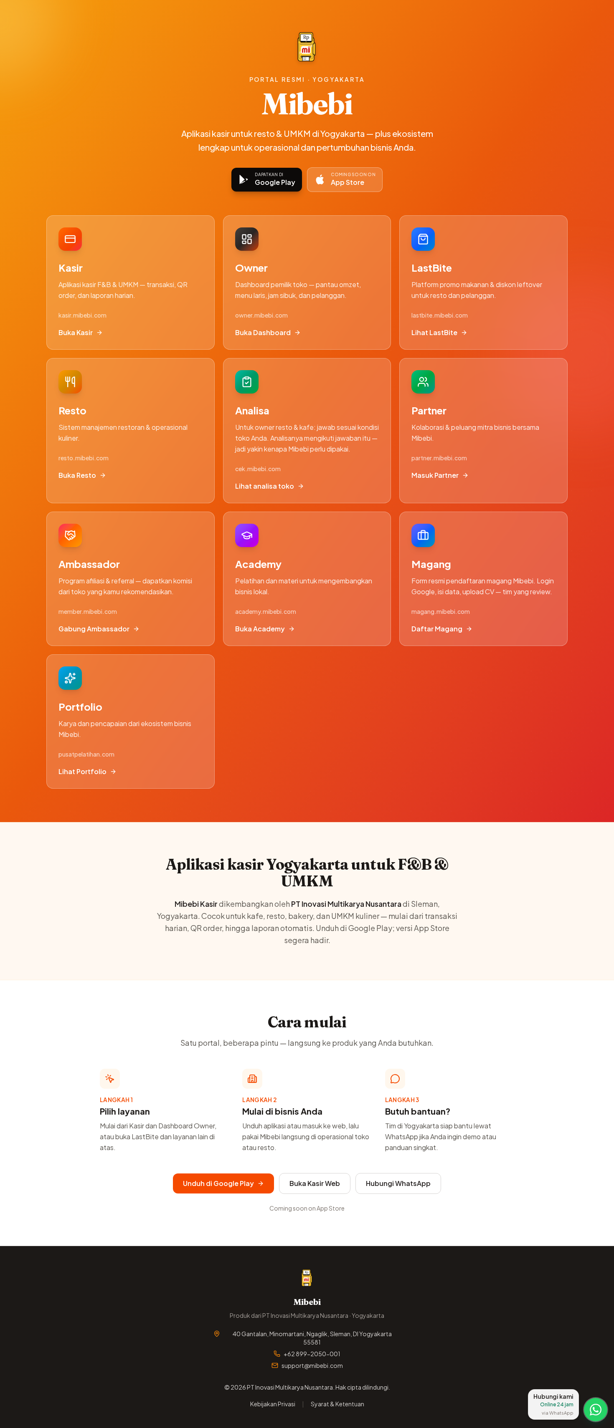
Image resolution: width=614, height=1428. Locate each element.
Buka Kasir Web (314, 1183)
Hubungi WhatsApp (398, 1183)
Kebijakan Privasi (272, 1404)
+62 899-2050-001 (312, 1353)
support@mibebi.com (312, 1365)
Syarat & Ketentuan (337, 1404)
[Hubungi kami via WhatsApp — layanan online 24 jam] (595, 1409)
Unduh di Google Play (218, 1183)
